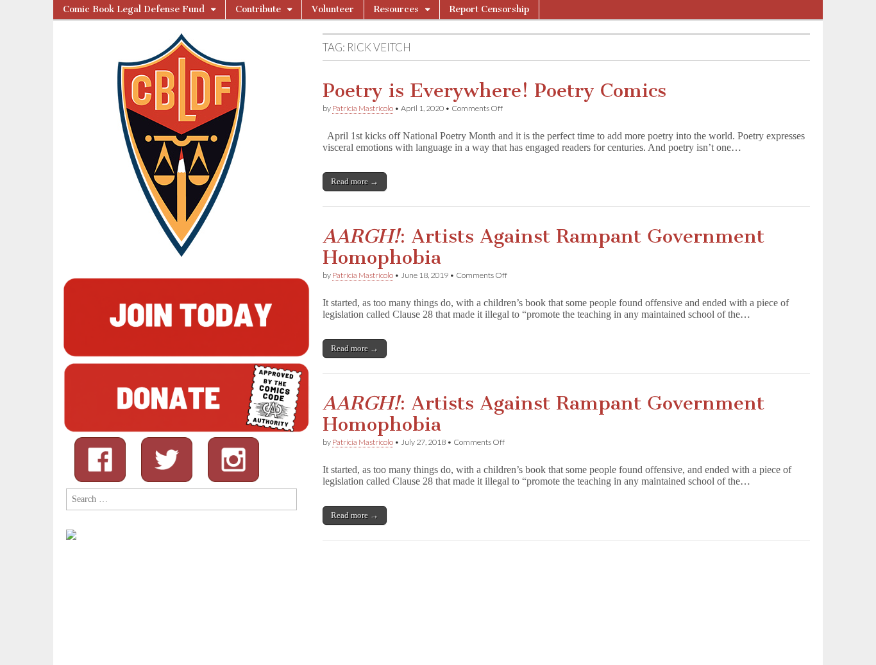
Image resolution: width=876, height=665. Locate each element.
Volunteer (333, 9)
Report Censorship (489, 9)
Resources (396, 9)
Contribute (258, 9)
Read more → (354, 181)
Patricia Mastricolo (362, 108)
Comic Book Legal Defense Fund (134, 9)
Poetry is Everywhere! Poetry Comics (494, 90)
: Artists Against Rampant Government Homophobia (543, 247)
